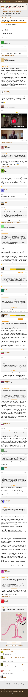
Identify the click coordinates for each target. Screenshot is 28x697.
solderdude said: (4, 360)
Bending (4, 660)
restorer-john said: (5, 430)
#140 (26, 604)
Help (20, 691)
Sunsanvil (5, 672)
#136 (26, 454)
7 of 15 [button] (14, 643)
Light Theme (4, 689)
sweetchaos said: (4, 49)
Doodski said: (4, 66)
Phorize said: (3, 607)
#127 (26, 194)
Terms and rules (9, 691)
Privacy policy (15, 691)
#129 (26, 230)
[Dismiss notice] (26, 5)
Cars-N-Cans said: (4, 233)
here (13, 7)
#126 (26, 174)
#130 (26, 272)
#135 (26, 428)
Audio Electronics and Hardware (13, 660)
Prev (10, 643)
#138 (26, 505)
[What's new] (24, 1)
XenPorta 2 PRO (3, 695)
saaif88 (4, 666)
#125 (26, 150)
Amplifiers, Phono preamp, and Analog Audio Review (15, 653)
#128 (26, 207)
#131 (26, 294)
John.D (4, 653)
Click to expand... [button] (14, 307)
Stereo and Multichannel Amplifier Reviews (14, 678)
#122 (26, 63)
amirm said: (3, 153)
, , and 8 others (9, 198)
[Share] (24, 46)
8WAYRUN (14, 695)
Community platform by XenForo (11, 693)
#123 (26, 96)
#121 (26, 46)
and (5, 166)
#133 (26, 357)
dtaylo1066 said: (4, 297)
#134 (26, 386)
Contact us (3, 691)
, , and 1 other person (11, 222)
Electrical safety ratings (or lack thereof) (13, 671)
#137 (26, 472)
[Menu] (1, 1)
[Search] (26, 1)
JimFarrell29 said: (4, 209)
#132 (26, 319)
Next (18, 643)
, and (8, 55)
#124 (26, 110)
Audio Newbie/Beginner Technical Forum (14, 666)
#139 (26, 575)
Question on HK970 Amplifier (10, 652)
